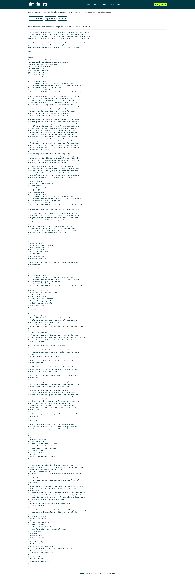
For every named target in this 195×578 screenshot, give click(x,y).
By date (62, 18)
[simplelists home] (38, 4)
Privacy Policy (98, 573)
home (88, 4)
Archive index (36, 18)
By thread (50, 18)
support (105, 4)
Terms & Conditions (85, 573)
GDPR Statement (111, 573)
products (96, 4)
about (119, 4)
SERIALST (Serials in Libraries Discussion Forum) (54, 12)
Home (30, 12)
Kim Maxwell (68, 27)
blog (112, 4)
